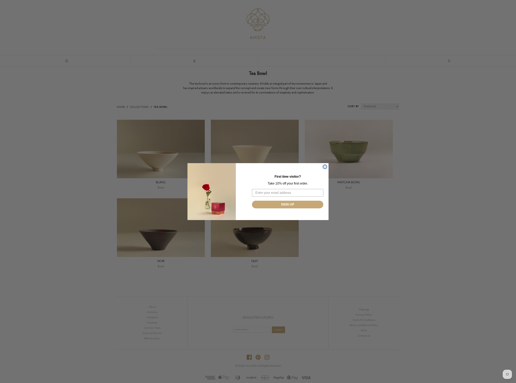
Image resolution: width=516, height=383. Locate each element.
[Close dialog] (325, 167)
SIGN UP (287, 204)
